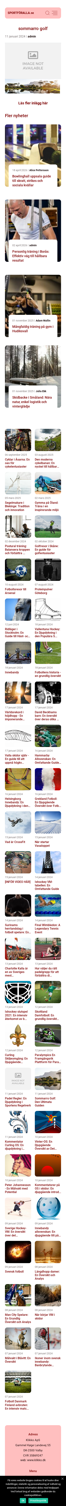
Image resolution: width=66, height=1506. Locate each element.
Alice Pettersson (39, 170)
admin (32, 36)
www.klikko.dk (36, 1460)
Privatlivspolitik (38, 1500)
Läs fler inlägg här (33, 103)
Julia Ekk (41, 391)
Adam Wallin (43, 320)
